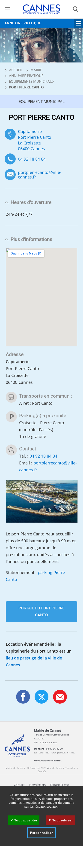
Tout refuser (62, 820)
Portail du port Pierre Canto (41, 611)
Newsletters (37, 785)
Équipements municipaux (31, 81)
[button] (60, 697)
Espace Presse (59, 785)
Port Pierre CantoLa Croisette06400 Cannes (34, 140)
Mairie (36, 70)
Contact (19, 785)
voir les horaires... (54, 760)
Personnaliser (41, 833)
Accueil (15, 70)
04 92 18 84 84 (32, 159)
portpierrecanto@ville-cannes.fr (39, 174)
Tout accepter (25, 820)
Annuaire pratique (23, 23)
